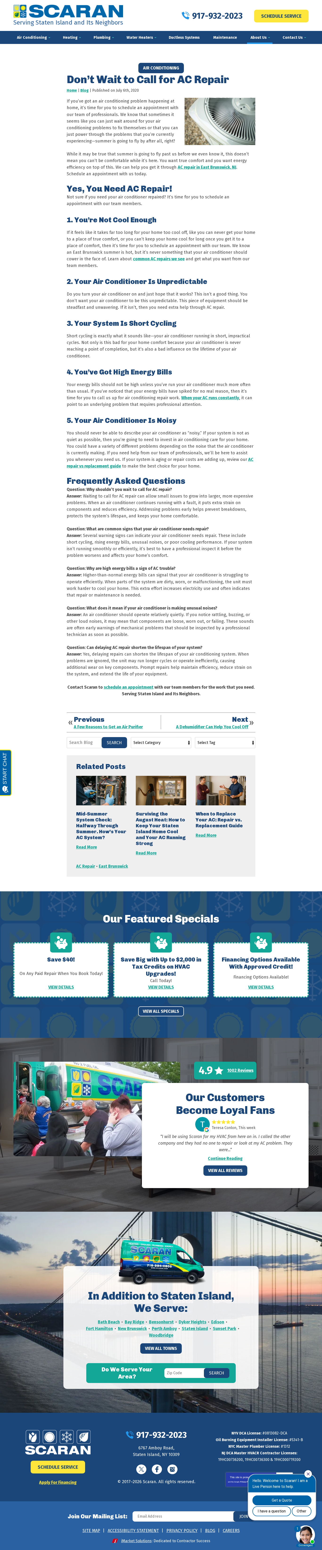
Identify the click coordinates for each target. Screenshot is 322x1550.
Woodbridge (161, 1335)
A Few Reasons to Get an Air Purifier (108, 727)
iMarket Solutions (136, 1541)
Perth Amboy (164, 1328)
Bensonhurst (161, 1322)
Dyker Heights (192, 1322)
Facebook (157, 1469)
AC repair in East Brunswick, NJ (207, 167)
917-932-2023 (217, 16)
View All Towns (161, 1348)
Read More (86, 847)
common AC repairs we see (159, 259)
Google (172, 1469)
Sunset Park (224, 1328)
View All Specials (161, 1011)
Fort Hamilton (99, 1328)
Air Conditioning (161, 68)
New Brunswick (132, 1328)
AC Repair (85, 866)
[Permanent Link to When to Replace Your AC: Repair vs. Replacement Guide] (221, 790)
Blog (84, 90)
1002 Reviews (240, 1070)
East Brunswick (113, 866)
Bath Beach (109, 1322)
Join (243, 1516)
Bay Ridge (134, 1322)
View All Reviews (225, 1170)
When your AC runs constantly (210, 397)
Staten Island (195, 1328)
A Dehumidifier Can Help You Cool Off (212, 727)
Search (114, 742)
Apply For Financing (58, 1482)
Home (72, 90)
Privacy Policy (246, 1482)
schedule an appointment (128, 687)
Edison (217, 1322)
